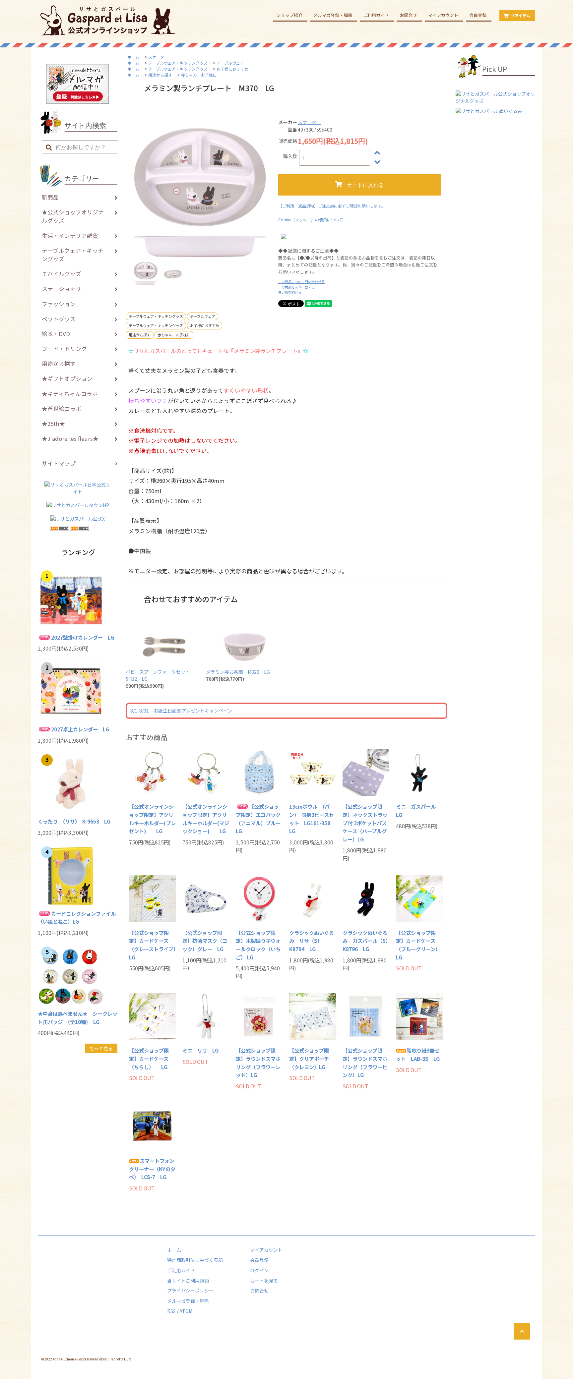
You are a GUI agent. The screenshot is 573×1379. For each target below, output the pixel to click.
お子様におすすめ (232, 69)
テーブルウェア (230, 63)
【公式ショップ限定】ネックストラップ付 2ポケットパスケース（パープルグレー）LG (365, 823)
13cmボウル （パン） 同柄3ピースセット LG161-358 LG (312, 818)
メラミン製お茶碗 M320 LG (238, 671)
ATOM (185, 1311)
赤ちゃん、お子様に (199, 75)
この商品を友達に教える (296, 286)
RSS (171, 1311)
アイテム (520, 15)
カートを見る (264, 1280)
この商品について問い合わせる (301, 281)
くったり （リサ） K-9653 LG (74, 821)
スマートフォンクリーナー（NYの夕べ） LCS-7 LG (152, 1168)
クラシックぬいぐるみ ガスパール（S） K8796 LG (366, 940)
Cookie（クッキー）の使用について (310, 219)
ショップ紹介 (289, 15)
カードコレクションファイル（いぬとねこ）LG (77, 917)
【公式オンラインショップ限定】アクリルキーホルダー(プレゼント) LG (152, 818)
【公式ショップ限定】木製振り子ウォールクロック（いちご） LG (258, 945)
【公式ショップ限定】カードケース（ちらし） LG (149, 1058)
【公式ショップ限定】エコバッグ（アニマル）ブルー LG (259, 818)
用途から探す (160, 75)
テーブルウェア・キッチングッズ (178, 63)
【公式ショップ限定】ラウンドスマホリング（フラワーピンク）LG (365, 1062)
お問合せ (408, 15)
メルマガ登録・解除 (332, 15)
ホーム (133, 57)
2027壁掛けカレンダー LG (82, 637)
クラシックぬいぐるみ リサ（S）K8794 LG (311, 940)
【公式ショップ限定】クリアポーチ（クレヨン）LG (309, 1058)
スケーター (158, 57)
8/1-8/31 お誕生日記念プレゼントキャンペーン (181, 710)
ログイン (259, 1270)
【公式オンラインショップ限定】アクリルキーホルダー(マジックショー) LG (205, 818)
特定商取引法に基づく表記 (195, 1260)
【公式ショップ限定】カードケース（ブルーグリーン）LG (418, 945)
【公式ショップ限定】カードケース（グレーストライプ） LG (152, 945)
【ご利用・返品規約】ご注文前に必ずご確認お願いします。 (331, 205)
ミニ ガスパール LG (418, 810)
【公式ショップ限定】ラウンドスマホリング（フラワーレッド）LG (258, 1062)
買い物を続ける (289, 292)
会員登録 (477, 15)
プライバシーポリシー (190, 1290)
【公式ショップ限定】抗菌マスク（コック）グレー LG (204, 940)
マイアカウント (443, 15)
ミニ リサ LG (200, 1050)
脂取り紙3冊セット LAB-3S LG (418, 1054)
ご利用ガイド (376, 15)
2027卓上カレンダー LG (80, 729)
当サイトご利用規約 (188, 1280)
